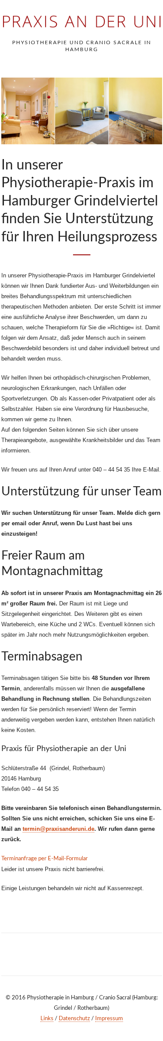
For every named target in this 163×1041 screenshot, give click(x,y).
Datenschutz (74, 1018)
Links (46, 1018)
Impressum (109, 1018)
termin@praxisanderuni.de (58, 829)
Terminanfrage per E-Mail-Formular (44, 859)
